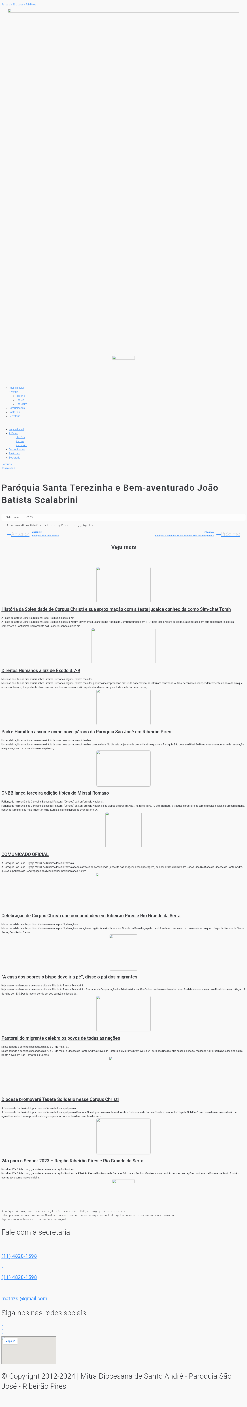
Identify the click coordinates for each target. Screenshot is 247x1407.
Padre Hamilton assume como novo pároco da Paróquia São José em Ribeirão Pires (86, 731)
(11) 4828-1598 (19, 1256)
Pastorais (14, 412)
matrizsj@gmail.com (24, 1298)
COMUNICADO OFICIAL (25, 854)
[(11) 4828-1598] (2, 1245)
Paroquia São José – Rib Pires (18, 4)
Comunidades (17, 407)
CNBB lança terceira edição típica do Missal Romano (55, 793)
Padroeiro (21, 404)
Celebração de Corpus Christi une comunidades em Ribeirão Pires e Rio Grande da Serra (90, 915)
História (20, 395)
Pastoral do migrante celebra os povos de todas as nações (60, 1038)
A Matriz (13, 391)
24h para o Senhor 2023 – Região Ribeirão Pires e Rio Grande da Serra (72, 1160)
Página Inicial (16, 387)
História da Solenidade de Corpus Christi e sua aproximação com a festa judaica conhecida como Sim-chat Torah (116, 609)
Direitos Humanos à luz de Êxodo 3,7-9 (40, 670)
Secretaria (14, 416)
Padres (20, 400)
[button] (123, 423)
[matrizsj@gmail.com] (2, 1287)
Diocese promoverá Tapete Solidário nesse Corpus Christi (60, 1099)
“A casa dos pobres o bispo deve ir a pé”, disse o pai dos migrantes (69, 977)
